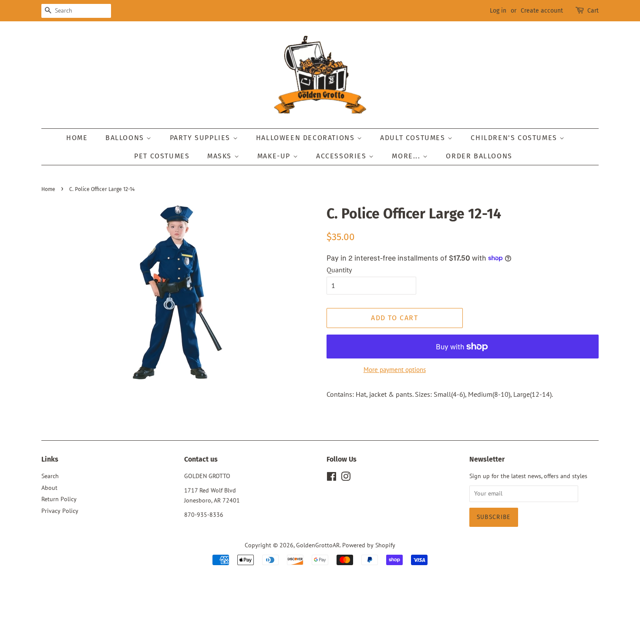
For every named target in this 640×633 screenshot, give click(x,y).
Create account (542, 10)
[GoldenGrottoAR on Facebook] (332, 478)
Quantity (339, 269)
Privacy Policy (59, 511)
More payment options (395, 369)
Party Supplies (201, 138)
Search (50, 476)
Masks (220, 156)
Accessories (342, 156)
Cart (593, 10)
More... (407, 156)
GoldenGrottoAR (318, 545)
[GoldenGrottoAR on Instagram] (345, 478)
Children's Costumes (515, 138)
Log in (498, 10)
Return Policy (59, 499)
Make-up (275, 156)
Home (77, 138)
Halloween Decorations (306, 138)
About (49, 488)
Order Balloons (479, 156)
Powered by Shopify (368, 545)
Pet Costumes (161, 156)
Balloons (125, 138)
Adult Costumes (414, 138)
